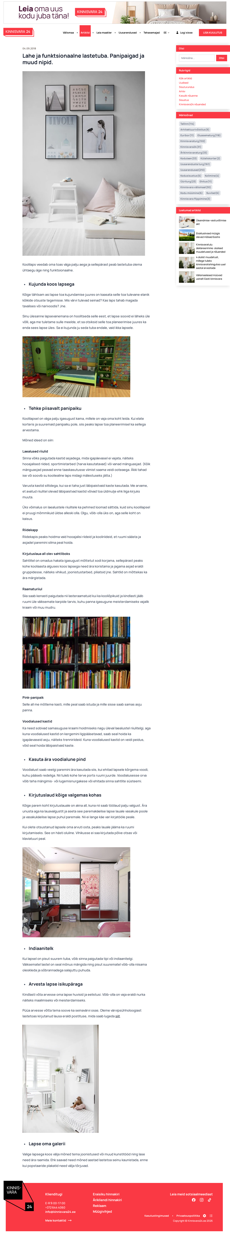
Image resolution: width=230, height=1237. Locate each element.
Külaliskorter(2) (210, 158)
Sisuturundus (186, 87)
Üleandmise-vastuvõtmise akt (211, 222)
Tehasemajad (152, 32)
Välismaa (68, 32)
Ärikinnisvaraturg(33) (193, 152)
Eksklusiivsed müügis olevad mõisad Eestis (208, 235)
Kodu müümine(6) (191, 193)
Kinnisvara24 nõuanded (192, 104)
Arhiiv (182, 91)
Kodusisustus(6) (190, 175)
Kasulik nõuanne (188, 95)
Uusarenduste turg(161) (195, 164)
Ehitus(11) (206, 181)
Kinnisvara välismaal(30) (195, 187)
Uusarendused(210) (192, 170)
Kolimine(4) (212, 175)
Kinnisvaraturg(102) (192, 141)
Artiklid (85, 32)
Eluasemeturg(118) (209, 135)
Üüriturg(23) (188, 181)
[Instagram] (201, 1200)
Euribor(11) (187, 135)
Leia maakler (104, 32)
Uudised (183, 82)
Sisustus (184, 100)
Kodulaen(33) (188, 158)
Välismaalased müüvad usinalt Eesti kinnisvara (209, 276)
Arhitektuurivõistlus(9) (194, 129)
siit (117, 1016)
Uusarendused (128, 32)
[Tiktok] (209, 1200)
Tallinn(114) (187, 123)
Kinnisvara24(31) (190, 146)
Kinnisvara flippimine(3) (195, 198)
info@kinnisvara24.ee (60, 1212)
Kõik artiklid (185, 78)
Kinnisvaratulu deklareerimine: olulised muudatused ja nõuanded (210, 248)
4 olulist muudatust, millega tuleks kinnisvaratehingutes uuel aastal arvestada (211, 262)
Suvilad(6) (212, 193)
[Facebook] (193, 1200)
